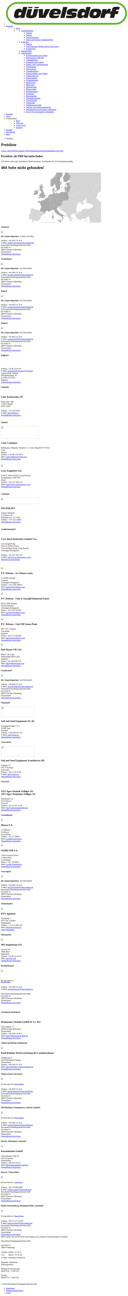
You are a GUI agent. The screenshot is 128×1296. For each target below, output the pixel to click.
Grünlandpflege (27, 31)
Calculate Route (13, 559)
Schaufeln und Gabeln (35, 62)
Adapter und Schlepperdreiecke (38, 107)
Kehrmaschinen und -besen (37, 55)
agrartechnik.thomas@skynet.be (20, 371)
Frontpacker (31, 49)
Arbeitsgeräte (26, 53)
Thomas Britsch (19, 1216)
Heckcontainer (32, 78)
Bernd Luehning (6, 982)
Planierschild (31, 89)
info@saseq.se (13, 735)
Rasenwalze (31, 82)
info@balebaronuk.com (15, 663)
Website (4, 254)
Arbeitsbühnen (32, 60)
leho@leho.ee (13, 413)
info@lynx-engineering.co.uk (19, 557)
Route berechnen (14, 254)
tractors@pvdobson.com (15, 587)
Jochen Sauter (18, 1182)
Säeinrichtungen (32, 37)
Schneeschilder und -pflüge (37, 73)
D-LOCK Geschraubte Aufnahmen (40, 112)
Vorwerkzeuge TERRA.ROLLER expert (42, 46)
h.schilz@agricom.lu (14, 839)
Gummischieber (32, 71)
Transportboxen (32, 76)
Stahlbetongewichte (34, 105)
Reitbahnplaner (32, 91)
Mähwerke (30, 85)
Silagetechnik (26, 51)
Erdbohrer (30, 94)
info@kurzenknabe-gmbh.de (17, 1165)
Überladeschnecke (33, 98)
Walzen (29, 35)
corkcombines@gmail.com (16, 457)
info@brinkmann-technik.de (17, 1036)
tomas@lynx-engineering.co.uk (18, 484)
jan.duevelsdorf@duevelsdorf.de (20, 275)
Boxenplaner (31, 69)
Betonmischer (31, 96)
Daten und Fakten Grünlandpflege (39, 40)
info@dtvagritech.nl (13, 927)
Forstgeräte (30, 103)
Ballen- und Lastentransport (37, 64)
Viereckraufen (31, 100)
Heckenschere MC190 (35, 58)
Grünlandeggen (32, 80)
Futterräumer (31, 67)
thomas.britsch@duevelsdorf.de (20, 1223)
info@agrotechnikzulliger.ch (17, 808)
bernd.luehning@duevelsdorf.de (20, 989)
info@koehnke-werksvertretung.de (19, 1067)
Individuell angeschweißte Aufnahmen (41, 109)
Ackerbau (25, 42)
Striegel (29, 33)
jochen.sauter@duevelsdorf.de (19, 1190)
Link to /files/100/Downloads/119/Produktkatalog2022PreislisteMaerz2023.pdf (32, 151)
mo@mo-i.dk (11, 958)
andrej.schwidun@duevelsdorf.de (21, 243)
